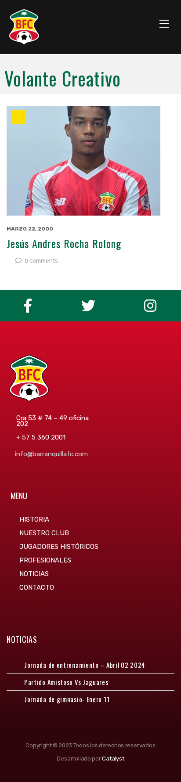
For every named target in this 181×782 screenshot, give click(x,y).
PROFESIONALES (45, 560)
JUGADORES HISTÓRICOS (58, 547)
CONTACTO (36, 587)
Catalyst (113, 758)
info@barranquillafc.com (51, 454)
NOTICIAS (34, 574)
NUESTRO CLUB (44, 533)
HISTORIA (34, 519)
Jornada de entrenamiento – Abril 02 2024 (84, 665)
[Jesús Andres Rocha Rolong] (90, 161)
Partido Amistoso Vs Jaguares (66, 682)
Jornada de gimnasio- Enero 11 (66, 699)
